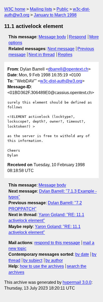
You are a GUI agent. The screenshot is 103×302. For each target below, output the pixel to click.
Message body (52, 37)
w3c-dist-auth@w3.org (61, 81)
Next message (61, 49)
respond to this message (57, 242)
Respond (77, 37)
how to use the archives (42, 266)
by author (54, 260)
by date (82, 254)
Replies (65, 54)
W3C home (14, 9)
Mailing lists (41, 9)
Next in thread (42, 54)
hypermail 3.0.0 (77, 282)
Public (62, 9)
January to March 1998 (55, 15)
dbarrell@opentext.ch (68, 69)
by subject (32, 260)
